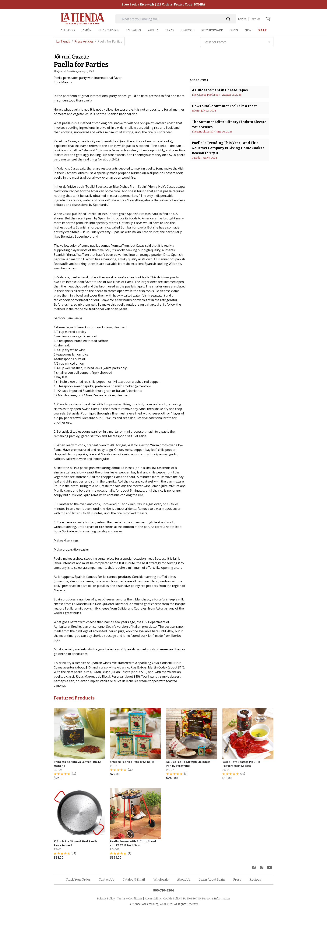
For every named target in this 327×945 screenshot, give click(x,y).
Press (237, 879)
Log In (242, 19)
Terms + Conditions (129, 898)
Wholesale (161, 879)
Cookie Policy (172, 898)
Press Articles (85, 41)
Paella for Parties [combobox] (215, 42)
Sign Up (256, 19)
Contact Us (106, 879)
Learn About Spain (212, 879)
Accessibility (153, 898)
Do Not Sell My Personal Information (206, 898)
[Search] (228, 19)
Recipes (255, 879)
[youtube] (269, 867)
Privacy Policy (106, 898)
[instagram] (261, 867)
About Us (183, 879)
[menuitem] (67, 30)
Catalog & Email (134, 879)
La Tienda (64, 41)
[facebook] (254, 867)
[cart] (268, 18)
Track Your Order (78, 879)
